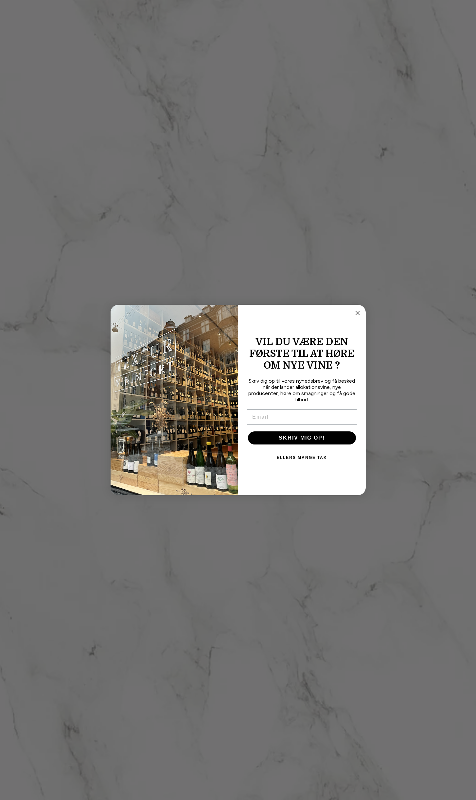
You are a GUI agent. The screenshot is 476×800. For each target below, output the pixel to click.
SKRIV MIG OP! (302, 438)
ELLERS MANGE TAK (302, 457)
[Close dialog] (357, 313)
